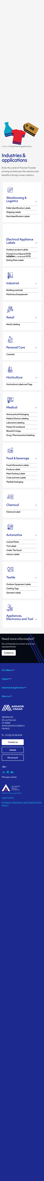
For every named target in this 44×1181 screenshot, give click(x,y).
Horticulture (14, 377)
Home (4, 146)
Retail (10, 317)
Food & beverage (17, 458)
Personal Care (15, 347)
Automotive (14, 535)
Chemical (12, 505)
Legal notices (8, 797)
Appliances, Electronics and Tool (19, 617)
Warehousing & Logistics (16, 199)
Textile (10, 577)
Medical (11, 407)
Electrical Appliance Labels (19, 241)
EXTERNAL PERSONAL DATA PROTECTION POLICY (22, 804)
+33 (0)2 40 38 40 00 (13, 735)
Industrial (12, 283)
